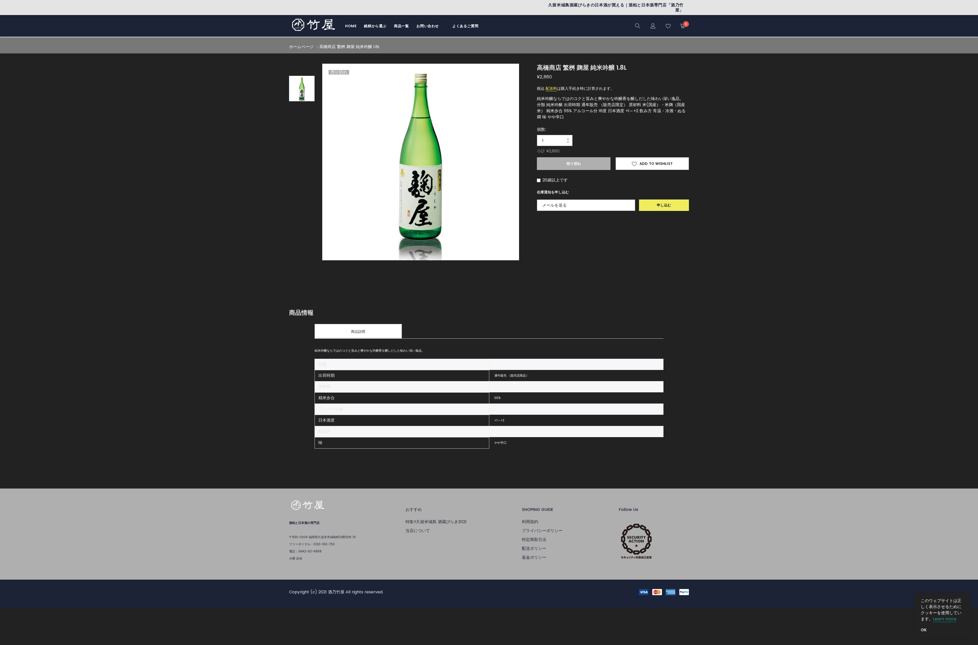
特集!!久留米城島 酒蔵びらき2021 (436, 522)
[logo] (313, 26)
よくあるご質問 (465, 25)
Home (350, 25)
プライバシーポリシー (542, 531)
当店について (417, 531)
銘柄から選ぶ (375, 25)
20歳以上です (554, 180)
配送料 (551, 88)
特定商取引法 (534, 539)
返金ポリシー (534, 557)
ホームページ (301, 47)
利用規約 (530, 522)
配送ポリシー (534, 548)
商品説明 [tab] (358, 331)
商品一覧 (401, 25)
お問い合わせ (427, 25)
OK (924, 630)
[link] (637, 25)
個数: (541, 129)
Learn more (944, 619)
